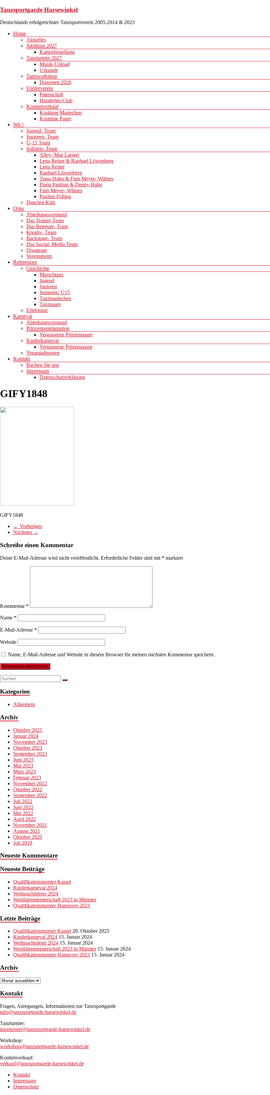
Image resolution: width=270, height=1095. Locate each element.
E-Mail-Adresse (18, 630)
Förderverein (39, 88)
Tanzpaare (50, 304)
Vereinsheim (39, 256)
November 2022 (30, 783)
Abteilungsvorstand (46, 214)
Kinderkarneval (42, 340)
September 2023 (30, 754)
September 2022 (30, 795)
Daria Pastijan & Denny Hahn (71, 184)
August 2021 (26, 831)
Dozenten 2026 (55, 82)
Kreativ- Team (41, 232)
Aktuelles (36, 40)
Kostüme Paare (55, 118)
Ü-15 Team (38, 142)
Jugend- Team (41, 131)
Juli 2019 (22, 843)
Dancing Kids (40, 202)
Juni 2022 (23, 807)
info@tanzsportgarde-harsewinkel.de (38, 1012)
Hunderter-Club (56, 100)
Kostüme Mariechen (61, 112)
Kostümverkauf (42, 106)
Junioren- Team (42, 137)
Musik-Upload (55, 64)
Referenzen (25, 262)
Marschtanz (52, 274)
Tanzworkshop (41, 76)
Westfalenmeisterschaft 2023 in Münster (54, 899)
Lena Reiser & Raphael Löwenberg (77, 161)
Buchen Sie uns (42, 365)
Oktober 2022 (27, 789)
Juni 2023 (23, 760)
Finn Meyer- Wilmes (61, 190)
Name (8, 617)
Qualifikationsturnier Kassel (42, 882)
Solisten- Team (41, 148)
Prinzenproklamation (47, 328)
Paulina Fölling (55, 196)
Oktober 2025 (27, 730)
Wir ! (18, 124)
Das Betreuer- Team (47, 226)
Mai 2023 (23, 765)
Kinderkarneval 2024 (35, 888)
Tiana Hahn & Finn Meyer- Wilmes (76, 178)
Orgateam (36, 250)
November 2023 (30, 742)
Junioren (48, 286)
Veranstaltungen (43, 353)
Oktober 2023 (27, 748)
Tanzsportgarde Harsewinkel (39, 9)
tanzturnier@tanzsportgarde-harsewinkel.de (45, 1029)
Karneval (22, 316)
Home (19, 33)
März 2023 (24, 771)
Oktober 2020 (27, 837)
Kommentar (14, 606)
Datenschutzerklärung (62, 377)
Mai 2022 (23, 813)
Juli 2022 (22, 801)
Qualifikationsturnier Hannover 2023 (51, 905)
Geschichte (37, 268)
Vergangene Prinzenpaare (66, 334)
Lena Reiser (52, 167)
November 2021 (30, 825)
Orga (18, 208)
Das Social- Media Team (52, 244)
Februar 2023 (27, 777)
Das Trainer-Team (45, 220)
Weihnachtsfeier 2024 (35, 893)
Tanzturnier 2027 (44, 58)
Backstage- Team (44, 238)
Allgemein (24, 704)
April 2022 (24, 819)
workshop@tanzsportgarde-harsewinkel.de (44, 1046)
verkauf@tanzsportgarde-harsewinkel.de (42, 1063)
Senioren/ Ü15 (55, 292)
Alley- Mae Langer (59, 155)
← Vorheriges (27, 526)
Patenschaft (51, 94)
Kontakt (21, 358)
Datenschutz (26, 1086)
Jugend (47, 280)
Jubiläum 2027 (41, 45)
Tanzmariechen (55, 298)
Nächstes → (26, 532)
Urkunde (49, 70)
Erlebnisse (37, 310)
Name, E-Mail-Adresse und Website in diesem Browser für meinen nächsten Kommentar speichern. (111, 654)
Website (8, 642)
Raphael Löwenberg (61, 172)
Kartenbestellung (57, 52)
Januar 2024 (26, 736)
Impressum (37, 371)
